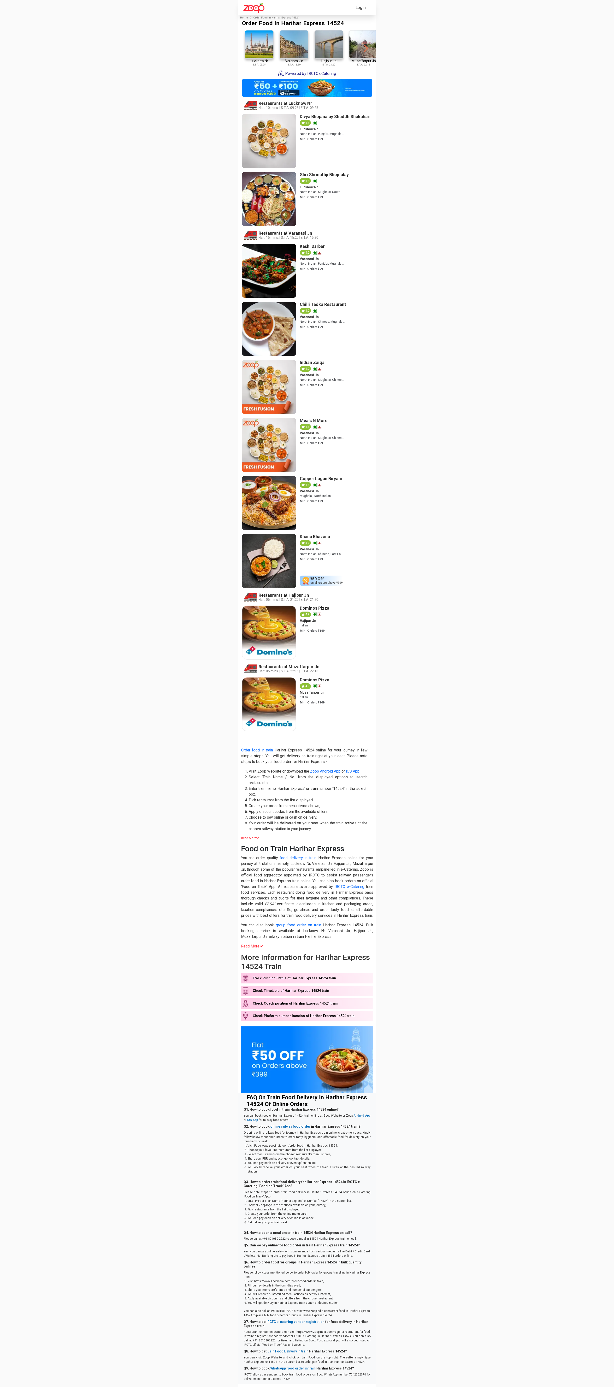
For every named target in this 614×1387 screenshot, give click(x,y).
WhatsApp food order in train (293, 1368)
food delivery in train (298, 858)
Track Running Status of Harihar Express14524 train (294, 978)
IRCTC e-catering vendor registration (295, 1322)
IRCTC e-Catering (349, 886)
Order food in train (257, 750)
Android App (362, 1115)
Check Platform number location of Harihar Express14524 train (303, 1016)
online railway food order (290, 1126)
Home (244, 17)
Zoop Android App (325, 771)
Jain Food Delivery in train (287, 1351)
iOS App (353, 771)
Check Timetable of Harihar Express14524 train (291, 991)
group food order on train (298, 925)
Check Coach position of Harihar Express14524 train (295, 1003)
